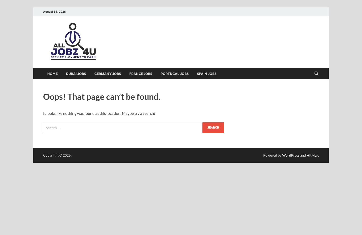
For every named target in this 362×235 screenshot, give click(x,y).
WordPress (290, 155)
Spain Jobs (206, 74)
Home (52, 74)
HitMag (312, 155)
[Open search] (316, 73)
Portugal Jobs (175, 74)
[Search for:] (133, 127)
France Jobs (140, 74)
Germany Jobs (107, 74)
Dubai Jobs (76, 74)
